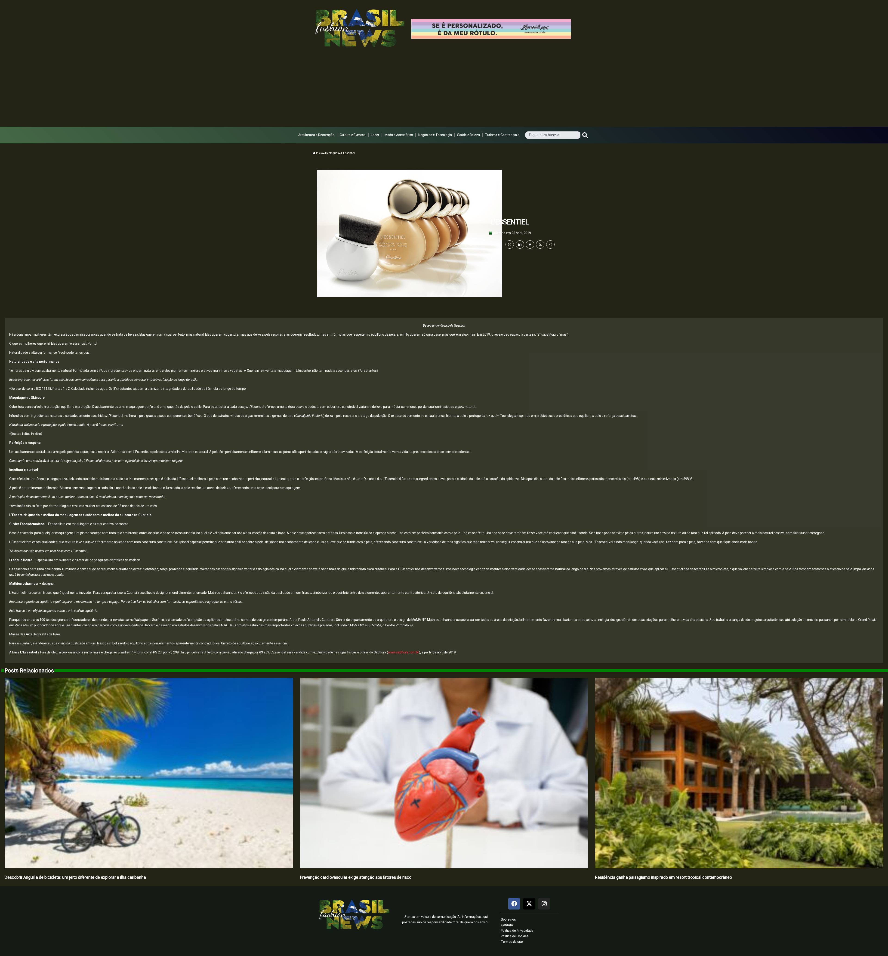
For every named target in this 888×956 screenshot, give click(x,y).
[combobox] (552, 135)
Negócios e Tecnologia (435, 135)
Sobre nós (508, 919)
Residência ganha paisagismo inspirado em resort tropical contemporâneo (663, 877)
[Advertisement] (444, 92)
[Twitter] (540, 244)
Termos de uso (512, 942)
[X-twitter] (529, 904)
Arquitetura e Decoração (316, 135)
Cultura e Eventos (353, 135)
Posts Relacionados (29, 670)
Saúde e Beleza (468, 135)
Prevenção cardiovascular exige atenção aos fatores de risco (355, 877)
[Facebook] (530, 244)
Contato (507, 925)
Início (319, 153)
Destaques (332, 153)
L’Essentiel (510, 222)
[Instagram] (550, 244)
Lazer (375, 135)
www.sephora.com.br (403, 652)
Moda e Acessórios (399, 135)
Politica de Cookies (515, 936)
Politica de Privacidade (517, 930)
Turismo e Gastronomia (502, 135)
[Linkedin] (520, 244)
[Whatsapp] (510, 244)
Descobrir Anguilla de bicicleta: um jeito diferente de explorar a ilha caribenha (75, 877)
